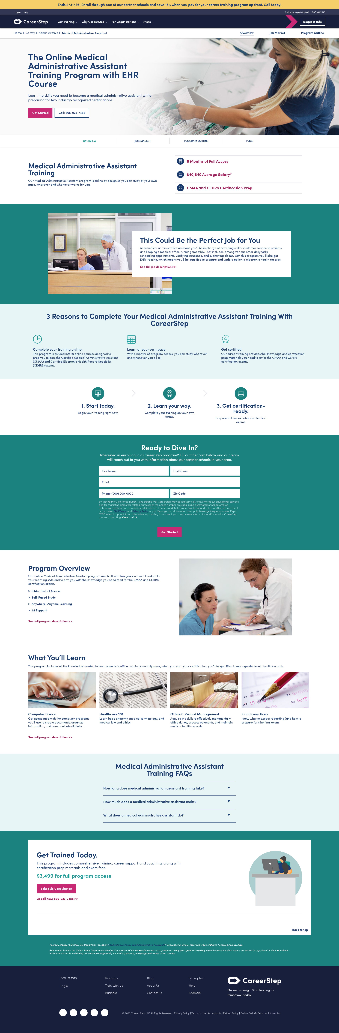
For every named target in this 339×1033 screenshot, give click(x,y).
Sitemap (195, 993)
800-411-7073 (129, 517)
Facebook (63, 1012)
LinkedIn (94, 1012)
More (147, 22)
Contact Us (154, 993)
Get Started (40, 112)
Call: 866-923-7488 (72, 112)
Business (111, 993)
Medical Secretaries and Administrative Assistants (136, 944)
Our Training (66, 22)
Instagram (84, 1012)
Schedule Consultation (56, 888)
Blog (150, 978)
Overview (247, 33)
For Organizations (124, 22)
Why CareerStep (93, 22)
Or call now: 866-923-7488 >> (57, 898)
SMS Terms (120, 511)
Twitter (73, 1012)
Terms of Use (198, 1013)
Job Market (277, 33)
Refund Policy (230, 1013)
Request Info (312, 21)
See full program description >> (50, 621)
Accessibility (214, 1013)
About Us (153, 985)
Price (249, 141)
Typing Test (196, 978)
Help (192, 985)
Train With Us (114, 985)
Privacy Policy (140, 511)
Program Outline (312, 33)
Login (64, 986)
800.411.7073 (69, 978)
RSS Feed (105, 1013)
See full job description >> (158, 267)
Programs (111, 978)
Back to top (300, 929)
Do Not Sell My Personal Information (260, 1013)
